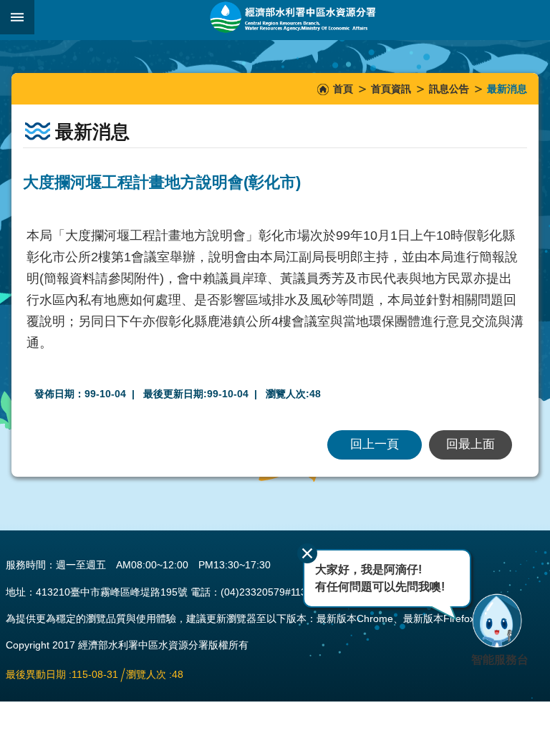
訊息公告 (449, 88)
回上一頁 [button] (374, 444)
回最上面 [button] (470, 444)
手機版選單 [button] (17, 17)
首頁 (343, 88)
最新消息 (507, 88)
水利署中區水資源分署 (292, 17)
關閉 (307, 553)
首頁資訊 (391, 88)
